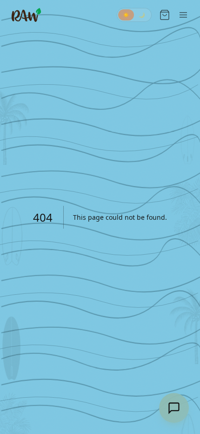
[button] (134, 15)
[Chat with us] (174, 408)
